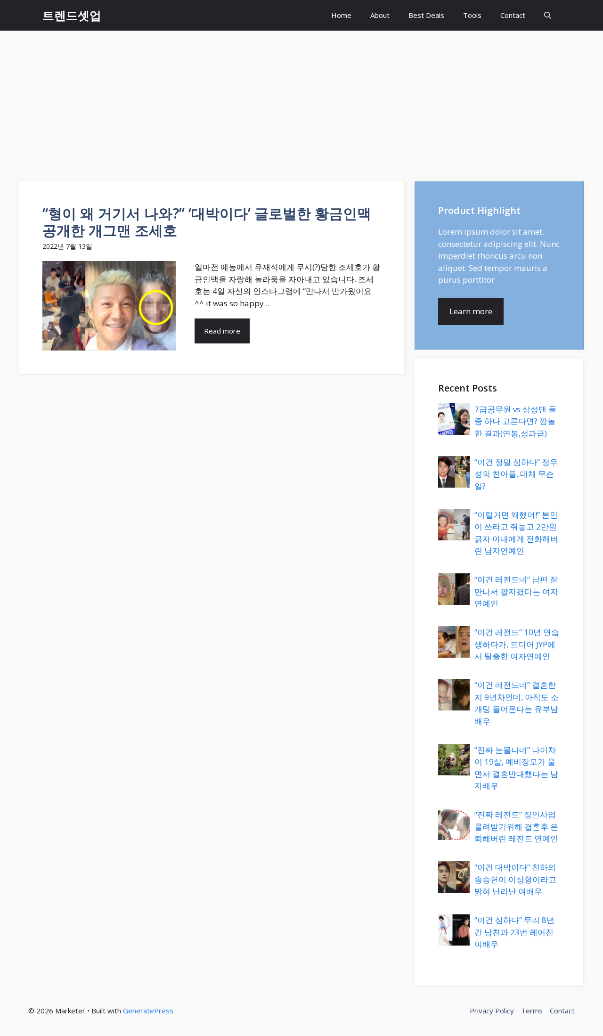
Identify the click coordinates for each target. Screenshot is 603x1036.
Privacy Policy (492, 1010)
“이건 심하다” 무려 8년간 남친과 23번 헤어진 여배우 (514, 931)
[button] (548, 15)
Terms (532, 1010)
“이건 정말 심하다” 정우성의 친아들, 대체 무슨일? (516, 474)
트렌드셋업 (71, 15)
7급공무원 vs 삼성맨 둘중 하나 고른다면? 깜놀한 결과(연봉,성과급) (515, 421)
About (380, 15)
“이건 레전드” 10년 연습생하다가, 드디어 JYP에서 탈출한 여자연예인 (516, 644)
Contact (512, 15)
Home (341, 15)
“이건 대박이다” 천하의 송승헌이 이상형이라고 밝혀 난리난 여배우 (515, 879)
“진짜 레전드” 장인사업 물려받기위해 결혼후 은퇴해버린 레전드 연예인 (516, 826)
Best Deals (426, 15)
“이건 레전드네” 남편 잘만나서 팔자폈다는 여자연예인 (516, 591)
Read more (222, 330)
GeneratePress (148, 1010)
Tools (472, 15)
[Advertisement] (301, 101)
